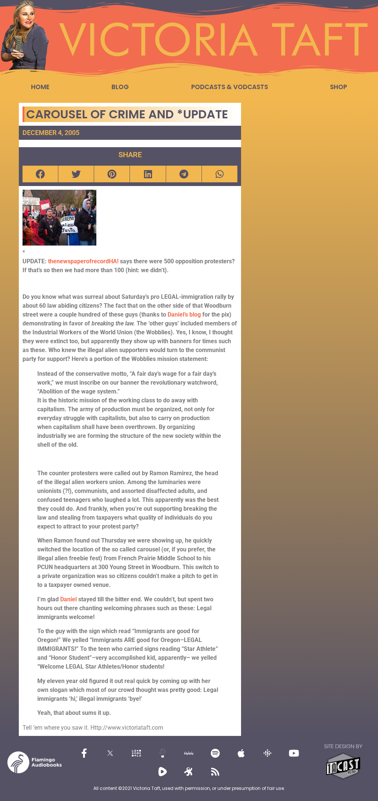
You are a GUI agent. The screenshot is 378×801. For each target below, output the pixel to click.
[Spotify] (215, 753)
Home (40, 86)
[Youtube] (294, 753)
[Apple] (241, 753)
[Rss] (215, 772)
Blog (120, 86)
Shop (338, 86)
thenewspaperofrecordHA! (84, 261)
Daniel (69, 599)
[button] (40, 174)
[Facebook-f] (84, 753)
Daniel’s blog (185, 314)
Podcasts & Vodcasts (229, 86)
